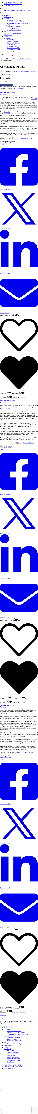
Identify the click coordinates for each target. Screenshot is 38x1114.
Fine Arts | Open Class (13, 1037)
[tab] (21, 74)
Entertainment (8, 1045)
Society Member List (13, 1058)
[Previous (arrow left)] (0, 1113)
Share (2, 144)
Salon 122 (34, 99)
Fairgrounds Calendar (13, 1054)
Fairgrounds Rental (13, 1057)
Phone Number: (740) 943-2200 (13, 2)
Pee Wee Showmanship (14, 1044)
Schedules (7, 1029)
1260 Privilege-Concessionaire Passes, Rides (17, 59)
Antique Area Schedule (14, 1031)
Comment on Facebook (18, 397)
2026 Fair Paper (8, 1027)
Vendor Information (13, 1052)
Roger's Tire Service (6, 408)
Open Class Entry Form (14, 1040)
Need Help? (7, 1049)
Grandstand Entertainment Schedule (17, 1034)
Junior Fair (7, 1042)
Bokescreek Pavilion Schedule (16, 1032)
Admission (7, 1026)
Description (7, 74)
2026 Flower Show (13, 1039)
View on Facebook (5, 143)
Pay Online (10, 1062)
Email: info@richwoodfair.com (13, 4)
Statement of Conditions (14, 1060)
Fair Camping (11, 1055)
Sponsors (6, 1047)
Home (2, 59)
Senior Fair (7, 1036)
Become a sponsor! (17, 88)
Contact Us (10, 1050)
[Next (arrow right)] (2, 1113)
